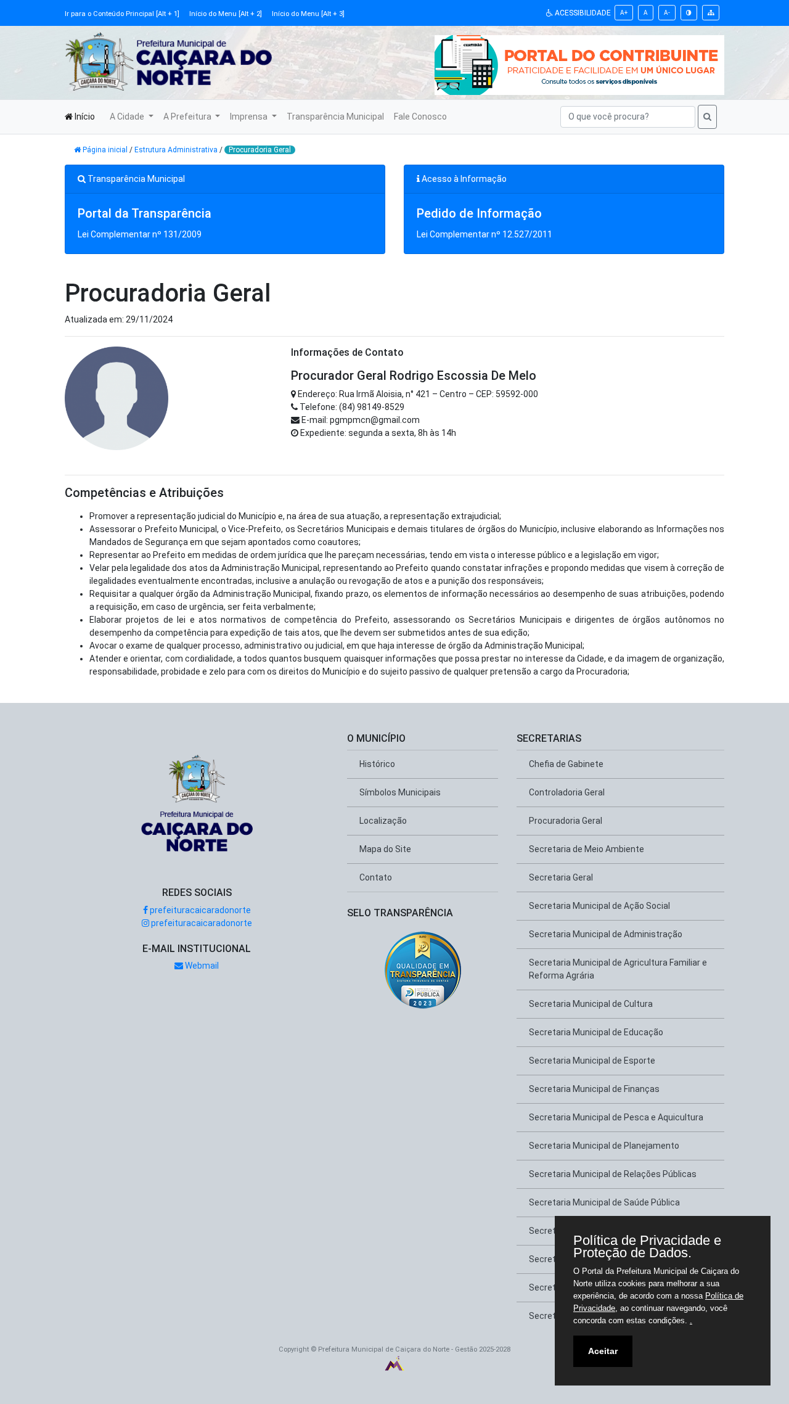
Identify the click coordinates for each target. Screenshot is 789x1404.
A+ (624, 12)
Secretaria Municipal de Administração (605, 934)
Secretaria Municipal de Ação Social (599, 906)
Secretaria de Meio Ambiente (586, 849)
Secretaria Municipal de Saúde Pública (604, 1202)
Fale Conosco (420, 116)
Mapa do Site (385, 849)
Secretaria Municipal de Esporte (592, 1060)
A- (667, 12)
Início (84, 116)
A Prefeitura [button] (188, 116)
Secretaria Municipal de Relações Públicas (613, 1174)
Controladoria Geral (567, 792)
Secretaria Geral (561, 877)
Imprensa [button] (249, 116)
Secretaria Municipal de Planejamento (604, 1146)
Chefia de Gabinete (566, 764)
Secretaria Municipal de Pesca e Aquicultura (616, 1117)
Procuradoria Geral (260, 150)
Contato (375, 877)
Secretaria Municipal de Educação (596, 1032)
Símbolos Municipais (400, 792)
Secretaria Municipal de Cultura (591, 1004)
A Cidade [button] (128, 116)
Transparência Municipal (335, 116)
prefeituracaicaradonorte (199, 910)
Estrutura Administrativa (176, 150)
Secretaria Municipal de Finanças (594, 1089)
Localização (383, 821)
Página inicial (105, 150)
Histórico (377, 764)
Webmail (201, 966)
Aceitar (603, 1351)
